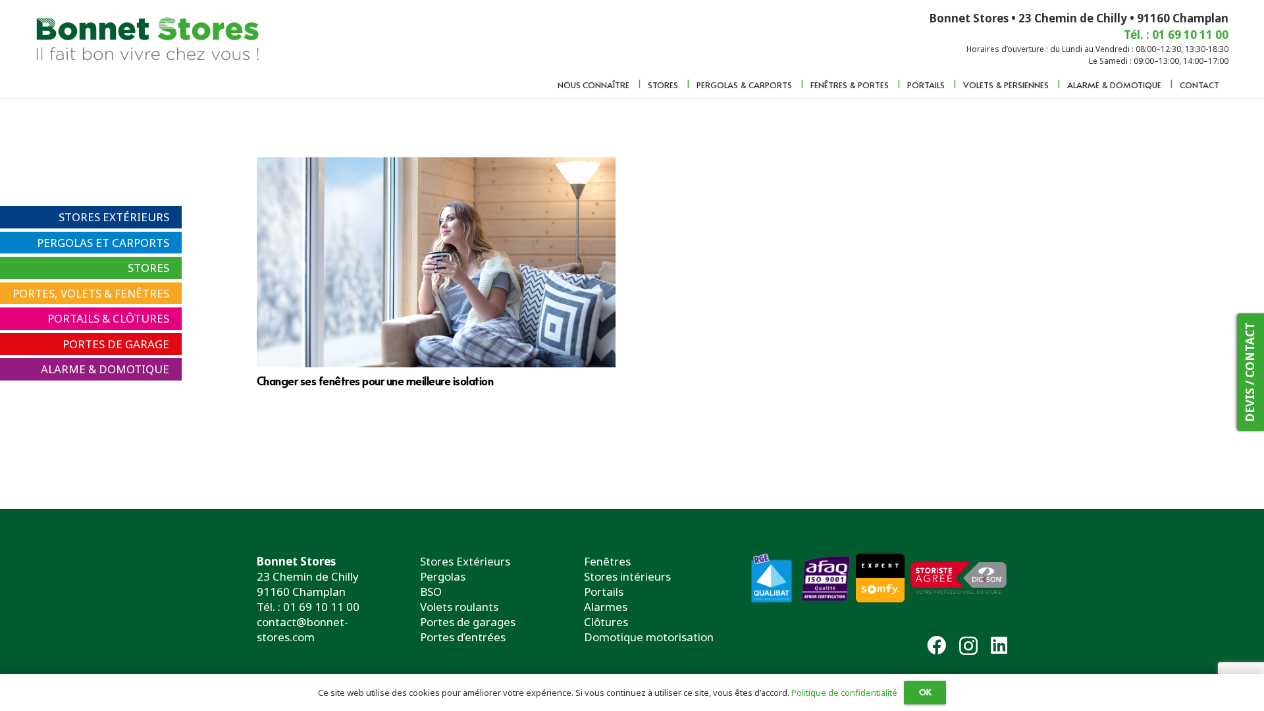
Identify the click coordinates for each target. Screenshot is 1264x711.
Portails (603, 591)
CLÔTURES (141, 318)
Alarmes (605, 606)
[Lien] (149, 36)
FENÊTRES (142, 293)
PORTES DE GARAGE (116, 344)
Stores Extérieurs (465, 561)
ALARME (63, 369)
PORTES (34, 293)
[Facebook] (936, 645)
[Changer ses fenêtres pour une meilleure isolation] (436, 262)
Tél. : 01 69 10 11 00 (308, 606)
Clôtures (606, 621)
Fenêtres (607, 561)
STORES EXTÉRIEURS (114, 216)
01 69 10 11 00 (1190, 34)
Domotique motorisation (649, 637)
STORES (148, 267)
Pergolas (442, 576)
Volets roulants (459, 606)
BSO (431, 591)
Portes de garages (467, 621)
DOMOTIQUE (134, 369)
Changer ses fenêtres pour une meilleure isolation (375, 380)
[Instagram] (968, 646)
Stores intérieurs (627, 576)
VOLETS (81, 293)
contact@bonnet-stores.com (302, 629)
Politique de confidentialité (844, 692)
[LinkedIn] (999, 645)
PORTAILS (73, 318)
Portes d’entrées (463, 637)
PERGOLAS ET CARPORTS (103, 242)
